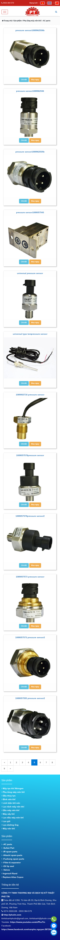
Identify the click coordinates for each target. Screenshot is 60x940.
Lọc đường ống (10, 825)
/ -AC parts (46, 21)
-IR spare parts (9, 851)
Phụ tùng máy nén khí (13, 792)
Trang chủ (7, 21)
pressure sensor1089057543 (30, 212)
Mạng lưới (33, 3)
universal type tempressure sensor (30, 334)
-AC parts (7, 844)
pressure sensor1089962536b (30, 30)
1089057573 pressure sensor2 (30, 637)
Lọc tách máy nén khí (13, 806)
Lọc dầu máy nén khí (13, 817)
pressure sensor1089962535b (30, 152)
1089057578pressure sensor (30, 455)
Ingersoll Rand (9, 873)
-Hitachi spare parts (12, 855)
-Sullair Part (8, 848)
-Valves (6, 870)
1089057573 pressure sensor (30, 577)
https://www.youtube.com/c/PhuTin (27, 922)
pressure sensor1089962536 (30, 91)
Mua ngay (35, 80)
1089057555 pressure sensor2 (30, 698)
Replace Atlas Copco (12, 877)
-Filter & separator (11, 862)
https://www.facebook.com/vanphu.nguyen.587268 (26, 929)
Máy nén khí (8, 828)
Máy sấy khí (8, 814)
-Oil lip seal (8, 866)
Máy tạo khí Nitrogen (12, 788)
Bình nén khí (8, 799)
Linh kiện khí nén (11, 803)
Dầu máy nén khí (10, 810)
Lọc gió (6, 821)
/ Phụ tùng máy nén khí (31, 21)
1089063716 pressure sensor (30, 394)
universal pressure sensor (30, 273)
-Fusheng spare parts (13, 859)
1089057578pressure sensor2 (30, 516)
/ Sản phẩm (17, 21)
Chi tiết (24, 80)
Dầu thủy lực (9, 796)
